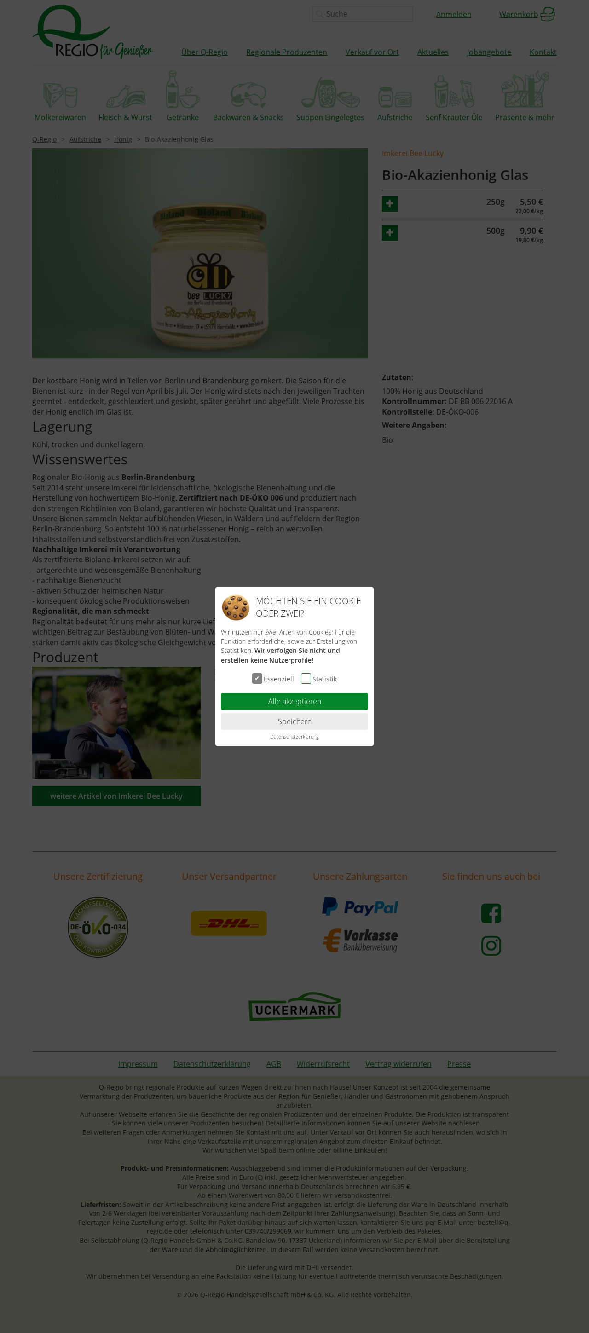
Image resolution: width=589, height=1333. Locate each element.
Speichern (295, 721)
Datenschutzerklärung (294, 736)
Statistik (324, 679)
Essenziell (279, 679)
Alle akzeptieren (294, 701)
